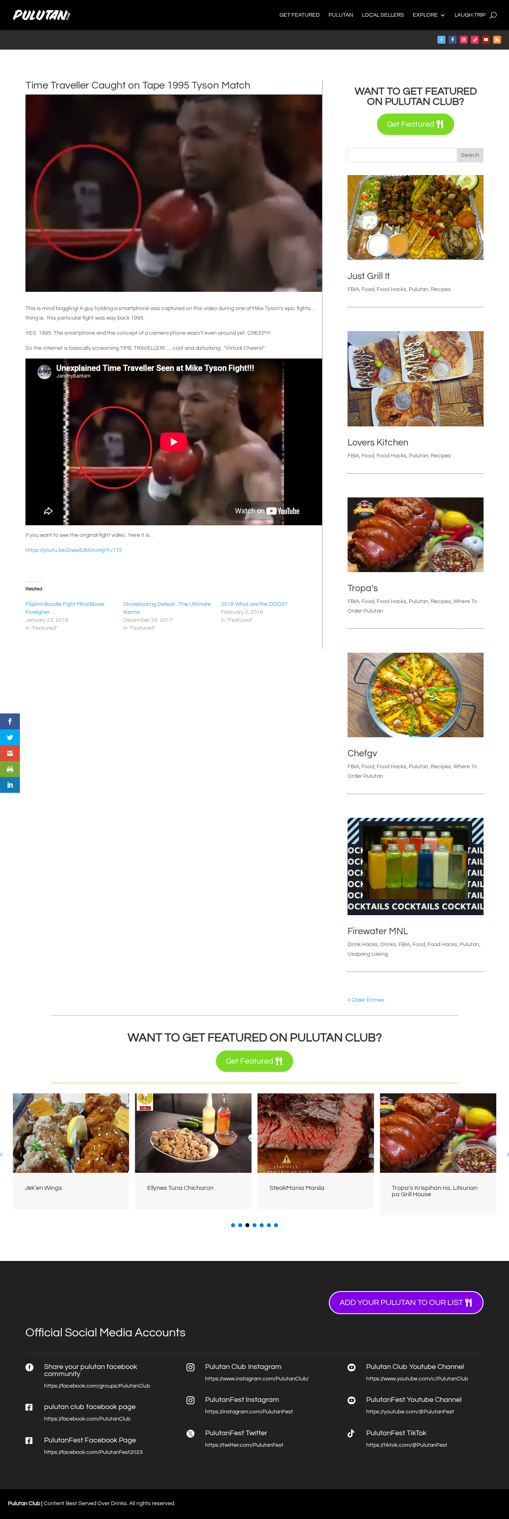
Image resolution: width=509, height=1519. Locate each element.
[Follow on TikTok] (475, 40)
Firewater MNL (378, 931)
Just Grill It (369, 276)
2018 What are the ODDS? (254, 604)
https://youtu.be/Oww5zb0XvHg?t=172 (73, 550)
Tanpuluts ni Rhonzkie (426, 1188)
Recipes (441, 289)
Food (367, 289)
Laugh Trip (470, 15)
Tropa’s (363, 588)
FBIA (353, 289)
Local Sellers (383, 15)
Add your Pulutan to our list (401, 1303)
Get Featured (300, 15)
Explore (425, 15)
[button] (233, 1225)
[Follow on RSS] (497, 40)
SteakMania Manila (179, 1188)
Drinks (388, 944)
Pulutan (340, 15)
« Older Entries (366, 1000)
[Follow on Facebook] (441, 40)
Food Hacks (391, 289)
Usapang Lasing (368, 954)
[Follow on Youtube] (486, 40)
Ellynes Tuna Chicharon (62, 1188)
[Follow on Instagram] (464, 40)
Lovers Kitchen (378, 442)
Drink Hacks (363, 944)
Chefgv (362, 753)
